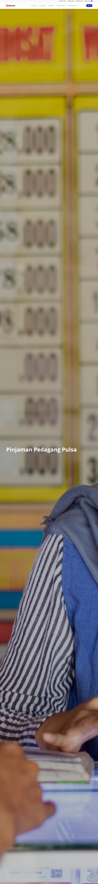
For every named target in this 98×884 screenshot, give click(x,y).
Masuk (89, 5)
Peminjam (51, 5)
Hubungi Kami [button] (72, 5)
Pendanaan (42, 5)
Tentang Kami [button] (61, 5)
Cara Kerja (34, 5)
